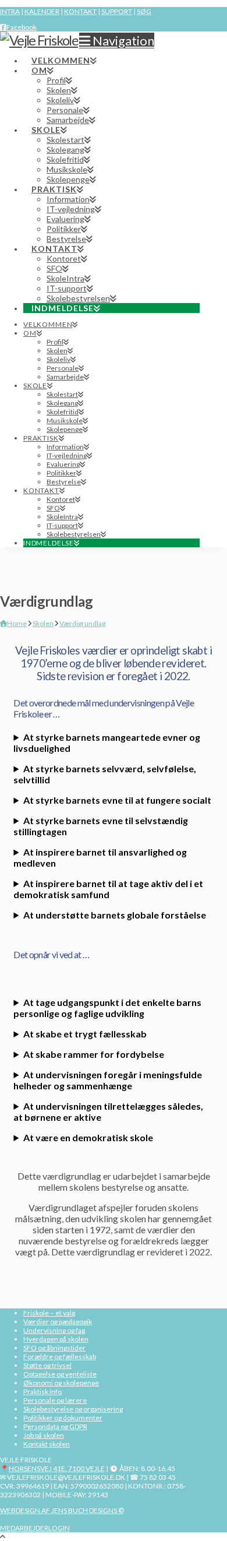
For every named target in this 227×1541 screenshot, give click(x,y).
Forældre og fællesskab (59, 1356)
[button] (116, 40)
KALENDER (41, 11)
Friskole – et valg (49, 1312)
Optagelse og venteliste (60, 1374)
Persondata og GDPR (55, 1426)
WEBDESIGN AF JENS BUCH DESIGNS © (62, 1510)
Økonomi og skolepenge (61, 1382)
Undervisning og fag (54, 1330)
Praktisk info (42, 1391)
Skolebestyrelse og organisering (73, 1409)
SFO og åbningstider (54, 1347)
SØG (144, 11)
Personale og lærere (55, 1400)
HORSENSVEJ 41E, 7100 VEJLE (57, 1468)
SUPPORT (116, 11)
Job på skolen (43, 1435)
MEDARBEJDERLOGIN (35, 1528)
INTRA (10, 11)
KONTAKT (80, 11)
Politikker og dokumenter (62, 1417)
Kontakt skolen (46, 1444)
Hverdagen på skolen (55, 1339)
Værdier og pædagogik (57, 1321)
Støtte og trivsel (47, 1365)
